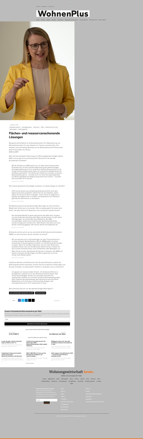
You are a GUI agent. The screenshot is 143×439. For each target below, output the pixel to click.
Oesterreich (36, 127)
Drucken (57, 300)
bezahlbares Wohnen (15, 127)
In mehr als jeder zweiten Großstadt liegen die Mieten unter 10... (11, 342)
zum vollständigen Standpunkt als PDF (21, 293)
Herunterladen (40, 293)
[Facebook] (19, 300)
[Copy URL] (33, 300)
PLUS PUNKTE (14, 334)
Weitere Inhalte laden (30, 363)
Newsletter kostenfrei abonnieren (37, 324)
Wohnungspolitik (23, 129)
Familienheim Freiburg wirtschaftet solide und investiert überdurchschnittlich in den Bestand (11, 354)
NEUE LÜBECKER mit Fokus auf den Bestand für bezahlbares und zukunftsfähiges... (36, 354)
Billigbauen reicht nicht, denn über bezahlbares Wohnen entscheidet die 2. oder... (61, 343)
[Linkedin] (26, 300)
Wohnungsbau (13, 129)
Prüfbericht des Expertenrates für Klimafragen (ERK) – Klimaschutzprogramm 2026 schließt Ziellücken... (36, 343)
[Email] (29, 300)
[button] (105, 6)
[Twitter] (22, 300)
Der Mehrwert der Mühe (57, 334)
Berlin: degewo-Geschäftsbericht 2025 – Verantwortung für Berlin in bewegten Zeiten (62, 354)
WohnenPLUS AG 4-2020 (52, 127)
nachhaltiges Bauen (27, 127)
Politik (42, 127)
